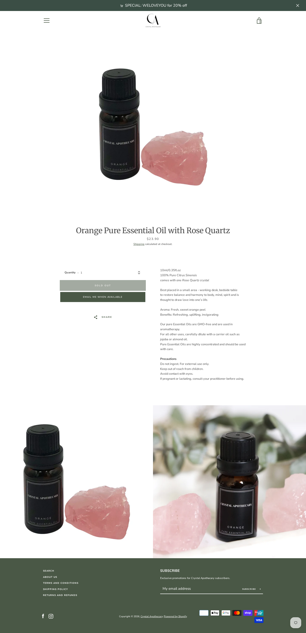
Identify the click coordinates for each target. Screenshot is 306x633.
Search (48, 570)
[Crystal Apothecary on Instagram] (51, 616)
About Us (50, 577)
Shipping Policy (55, 589)
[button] (103, 297)
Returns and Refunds (60, 595)
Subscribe (170, 570)
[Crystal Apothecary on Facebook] (43, 616)
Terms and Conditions (60, 582)
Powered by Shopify (175, 616)
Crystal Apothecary (152, 616)
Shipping (138, 244)
